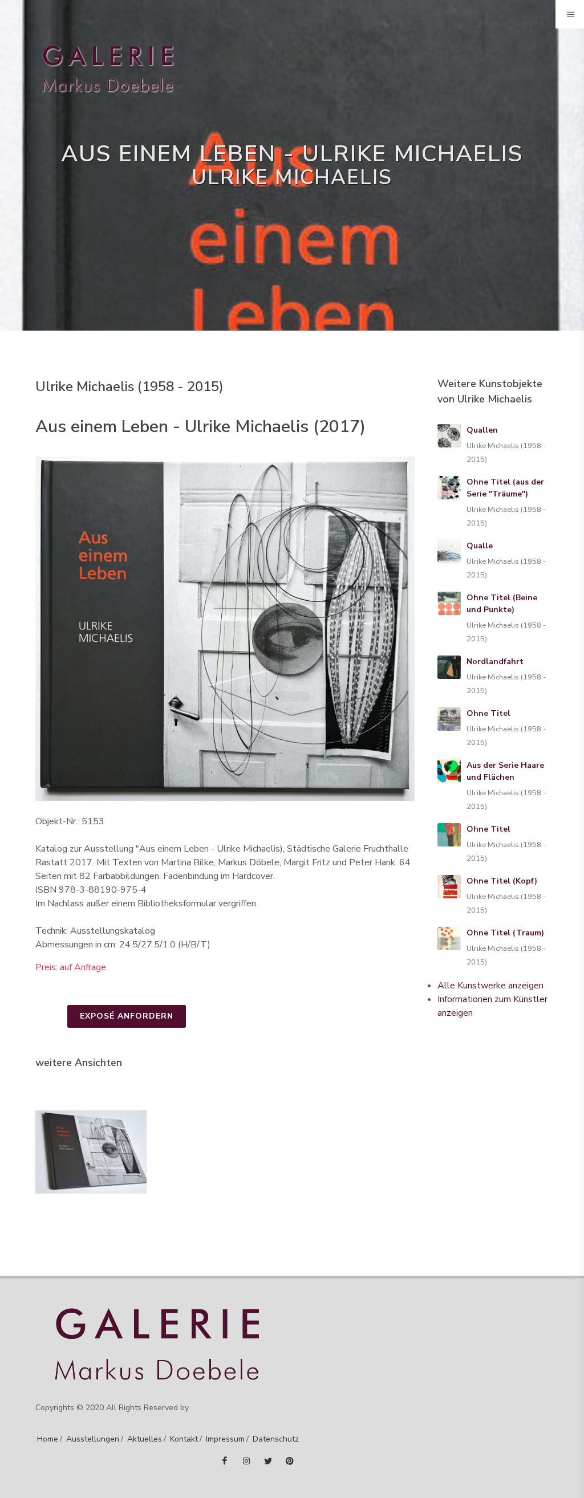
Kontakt (184, 1439)
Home (47, 1439)
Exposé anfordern (126, 1016)
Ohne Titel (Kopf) (502, 881)
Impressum (225, 1439)
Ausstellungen (92, 1439)
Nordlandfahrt (495, 661)
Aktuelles (144, 1439)
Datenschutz (276, 1439)
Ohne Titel (488, 713)
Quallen (482, 430)
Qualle (480, 545)
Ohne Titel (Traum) (505, 932)
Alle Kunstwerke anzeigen (490, 985)
